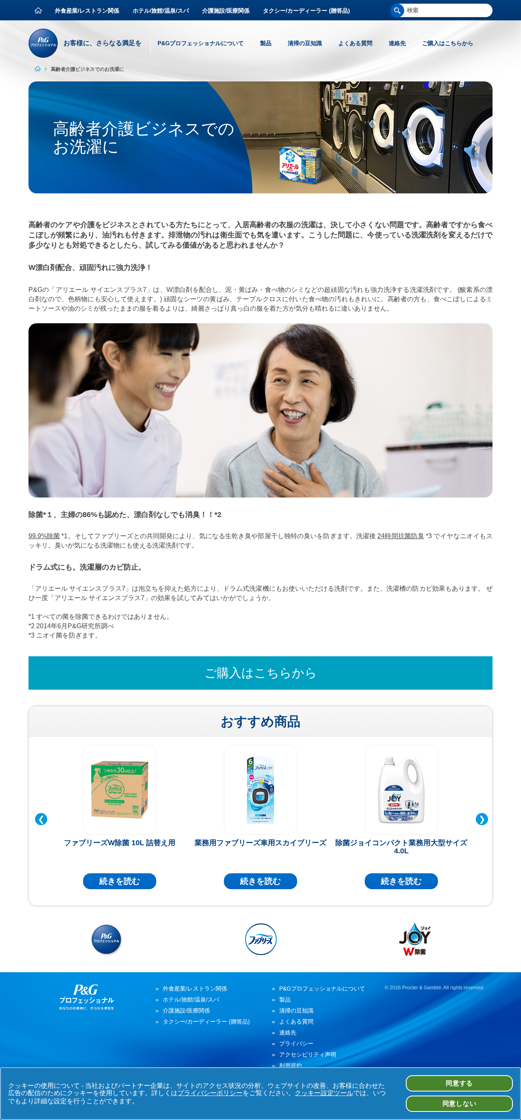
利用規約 (290, 1065)
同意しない (459, 1103)
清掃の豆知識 (305, 43)
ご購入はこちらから (447, 43)
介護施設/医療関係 (226, 10)
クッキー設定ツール (324, 1092)
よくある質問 (355, 43)
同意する (459, 1083)
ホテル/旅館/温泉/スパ (161, 10)
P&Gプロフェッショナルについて (201, 43)
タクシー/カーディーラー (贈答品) (306, 10)
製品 (265, 43)
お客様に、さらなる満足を (102, 42)
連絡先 (397, 43)
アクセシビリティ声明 (307, 1054)
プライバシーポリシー (210, 1092)
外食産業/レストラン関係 (87, 10)
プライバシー (296, 1043)
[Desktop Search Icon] (397, 11)
